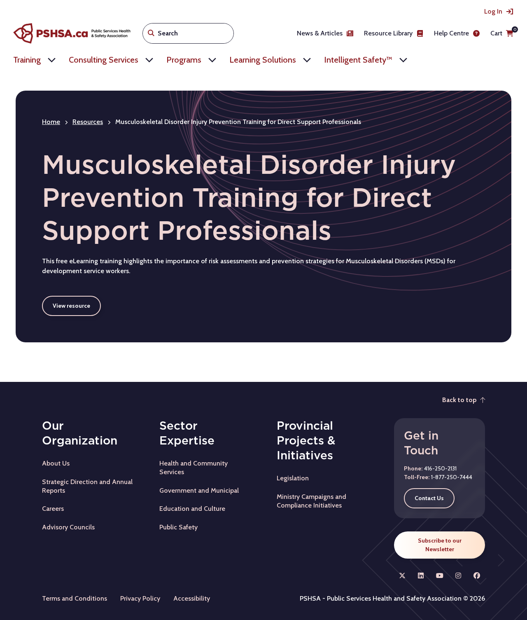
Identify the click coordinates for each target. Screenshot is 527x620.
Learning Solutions (262, 60)
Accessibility (191, 598)
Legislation (293, 478)
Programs (183, 60)
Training (27, 60)
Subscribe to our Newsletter (440, 545)
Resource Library (388, 33)
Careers (53, 508)
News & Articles (320, 33)
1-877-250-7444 (451, 477)
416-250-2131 (440, 468)
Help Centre (451, 33)
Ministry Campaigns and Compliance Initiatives (311, 501)
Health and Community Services (193, 467)
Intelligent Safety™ (358, 60)
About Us (56, 463)
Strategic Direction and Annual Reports (87, 486)
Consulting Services (103, 60)
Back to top (459, 400)
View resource (71, 305)
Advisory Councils (68, 527)
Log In (493, 11)
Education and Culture (192, 508)
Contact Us (429, 498)
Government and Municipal (199, 490)
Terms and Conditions (74, 598)
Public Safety (178, 527)
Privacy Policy (140, 598)
